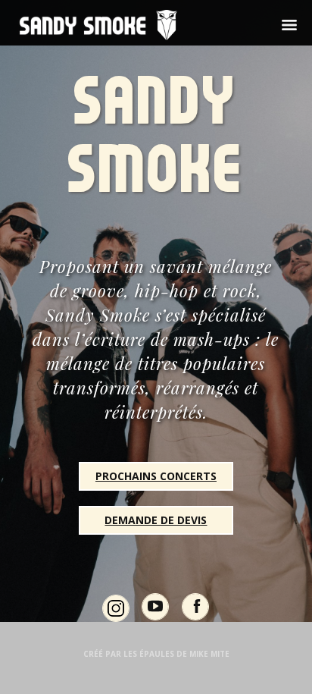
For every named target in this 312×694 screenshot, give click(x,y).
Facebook (195, 620)
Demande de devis (156, 520)
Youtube (155, 620)
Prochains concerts (156, 476)
